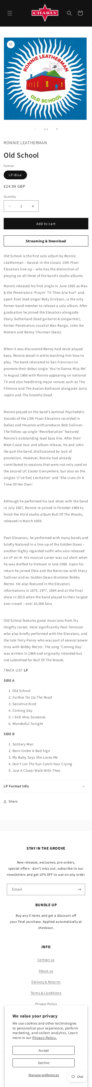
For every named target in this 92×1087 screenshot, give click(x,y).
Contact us (46, 959)
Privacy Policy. (44, 1037)
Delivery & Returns (46, 982)
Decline (43, 1062)
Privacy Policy (46, 1004)
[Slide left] (35, 129)
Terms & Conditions (46, 993)
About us (46, 971)
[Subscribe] (79, 889)
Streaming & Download (46, 241)
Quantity (10, 196)
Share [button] (13, 801)
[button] (9, 13)
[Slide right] (57, 129)
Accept (44, 1050)
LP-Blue (15, 175)
